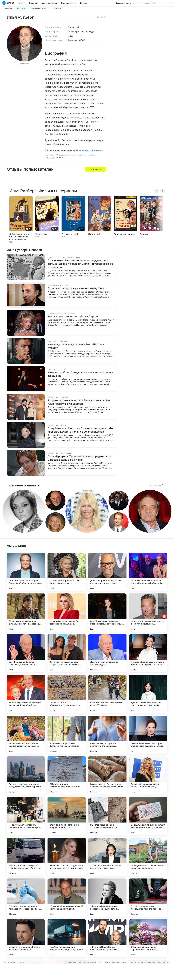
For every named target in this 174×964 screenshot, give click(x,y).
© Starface (24, 64)
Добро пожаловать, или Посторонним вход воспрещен (19, 236)
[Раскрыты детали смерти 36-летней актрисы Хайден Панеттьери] (67, 612)
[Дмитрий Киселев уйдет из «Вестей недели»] (107, 653)
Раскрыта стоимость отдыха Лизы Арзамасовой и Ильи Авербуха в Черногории (79, 402)
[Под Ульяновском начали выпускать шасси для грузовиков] (67, 938)
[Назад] (157, 191)
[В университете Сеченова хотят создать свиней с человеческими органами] (107, 775)
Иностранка (41, 234)
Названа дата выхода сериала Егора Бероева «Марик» (76, 346)
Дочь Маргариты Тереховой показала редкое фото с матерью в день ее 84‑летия (80, 458)
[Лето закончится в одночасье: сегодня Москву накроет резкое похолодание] (26, 775)
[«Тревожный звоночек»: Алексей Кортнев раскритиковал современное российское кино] (67, 897)
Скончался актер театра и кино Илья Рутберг (76, 288)
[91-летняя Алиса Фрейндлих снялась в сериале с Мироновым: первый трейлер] (26, 612)
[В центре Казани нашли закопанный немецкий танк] (107, 816)
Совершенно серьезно (125, 234)
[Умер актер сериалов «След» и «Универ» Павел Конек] (26, 938)
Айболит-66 (94, 234)
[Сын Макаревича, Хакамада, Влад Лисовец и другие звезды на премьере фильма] (107, 612)
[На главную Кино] (10, 3)
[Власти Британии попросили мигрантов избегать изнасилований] (67, 816)
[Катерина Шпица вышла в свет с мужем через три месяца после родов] (148, 653)
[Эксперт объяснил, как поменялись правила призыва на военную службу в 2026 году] (148, 897)
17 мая (70, 27)
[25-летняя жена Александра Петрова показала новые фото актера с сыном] (67, 653)
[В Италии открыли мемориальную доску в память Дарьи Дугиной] (67, 775)
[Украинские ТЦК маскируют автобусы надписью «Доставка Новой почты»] (26, 857)
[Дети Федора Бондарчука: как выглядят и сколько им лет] (107, 572)
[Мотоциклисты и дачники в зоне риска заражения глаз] (148, 857)
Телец (70, 36)
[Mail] (4, 3)
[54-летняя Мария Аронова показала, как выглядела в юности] (107, 897)
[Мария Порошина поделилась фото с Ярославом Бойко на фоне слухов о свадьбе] (148, 572)
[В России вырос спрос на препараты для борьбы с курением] (107, 735)
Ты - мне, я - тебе (70, 234)
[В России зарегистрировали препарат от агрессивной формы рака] (26, 897)
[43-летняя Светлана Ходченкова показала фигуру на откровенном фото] (67, 857)
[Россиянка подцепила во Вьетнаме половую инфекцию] (67, 735)
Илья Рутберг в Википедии (89, 150)
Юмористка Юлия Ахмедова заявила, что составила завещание (80, 374)
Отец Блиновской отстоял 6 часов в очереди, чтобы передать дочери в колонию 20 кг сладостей (80, 430)
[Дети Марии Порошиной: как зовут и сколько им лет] (67, 572)
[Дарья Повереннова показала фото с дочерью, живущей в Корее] (148, 694)
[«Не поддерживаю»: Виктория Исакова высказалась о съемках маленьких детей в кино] (148, 735)
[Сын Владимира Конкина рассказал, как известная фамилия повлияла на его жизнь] (26, 653)
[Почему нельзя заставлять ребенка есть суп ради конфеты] (26, 816)
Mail (4, 962)
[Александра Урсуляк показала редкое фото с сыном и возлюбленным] (107, 857)
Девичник (145, 234)
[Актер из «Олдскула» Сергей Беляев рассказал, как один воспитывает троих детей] (26, 735)
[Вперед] (162, 191)
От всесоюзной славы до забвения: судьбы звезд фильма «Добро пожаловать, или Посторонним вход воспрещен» (80, 264)
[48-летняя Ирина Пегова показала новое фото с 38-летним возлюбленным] (107, 938)
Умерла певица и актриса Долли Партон (73, 316)
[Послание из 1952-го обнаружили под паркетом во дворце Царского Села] (67, 694)
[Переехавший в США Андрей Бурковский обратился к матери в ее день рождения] (26, 572)
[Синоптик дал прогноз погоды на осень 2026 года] (107, 694)
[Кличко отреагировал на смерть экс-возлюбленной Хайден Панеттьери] (26, 694)
